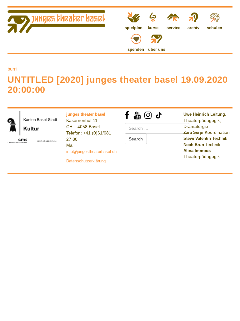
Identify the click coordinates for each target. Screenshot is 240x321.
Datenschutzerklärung (86, 161)
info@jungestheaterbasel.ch (91, 151)
